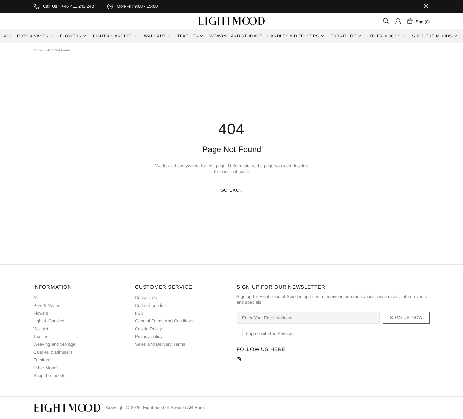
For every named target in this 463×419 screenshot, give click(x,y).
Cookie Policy (148, 328)
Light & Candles (48, 320)
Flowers (40, 313)
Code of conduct (151, 305)
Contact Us (146, 297)
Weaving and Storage (54, 344)
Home (37, 50)
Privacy (285, 333)
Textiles (40, 336)
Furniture (42, 359)
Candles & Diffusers (53, 352)
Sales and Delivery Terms (160, 344)
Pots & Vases (46, 305)
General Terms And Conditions (165, 320)
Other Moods (46, 367)
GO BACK (232, 190)
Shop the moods (49, 375)
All (35, 297)
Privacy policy (149, 336)
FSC (139, 313)
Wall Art (40, 328)
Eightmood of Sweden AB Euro (231, 21)
